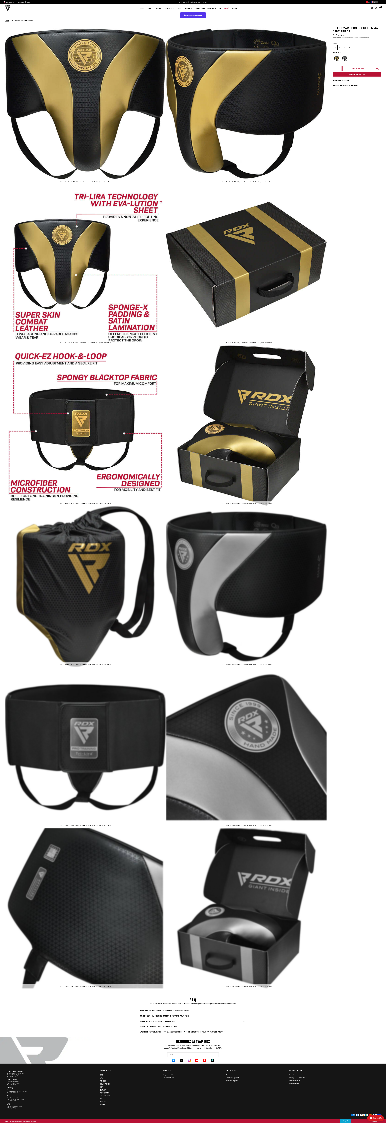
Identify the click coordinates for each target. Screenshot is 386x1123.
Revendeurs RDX (294, 1084)
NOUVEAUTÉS (211, 8)
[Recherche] (372, 8)
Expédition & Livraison (296, 1075)
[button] (374, 2)
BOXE (142, 8)
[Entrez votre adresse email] (217, 1054)
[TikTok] (212, 1060)
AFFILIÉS (226, 8)
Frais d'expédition (347, 37)
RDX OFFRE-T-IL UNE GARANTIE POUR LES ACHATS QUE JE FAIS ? (165, 1011)
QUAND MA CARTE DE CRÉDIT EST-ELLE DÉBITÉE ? (159, 1027)
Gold (337, 59)
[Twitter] (181, 1060)
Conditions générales (233, 1078)
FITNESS (158, 8)
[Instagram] (189, 1060)
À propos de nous (232, 1075)
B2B (220, 8)
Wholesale (21, 2)
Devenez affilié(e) (169, 1078)
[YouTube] (196, 1060)
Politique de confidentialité (298, 1078)
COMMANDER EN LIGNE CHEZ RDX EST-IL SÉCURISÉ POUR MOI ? (164, 1016)
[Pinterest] (204, 1060)
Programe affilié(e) (169, 1075)
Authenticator (10, 2)
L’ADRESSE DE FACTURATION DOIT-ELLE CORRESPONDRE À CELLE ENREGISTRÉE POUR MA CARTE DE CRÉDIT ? (182, 1032)
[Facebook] (173, 1060)
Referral (234, 8)
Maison (7, 20)
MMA (149, 8)
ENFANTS (188, 8)
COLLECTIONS (169, 8)
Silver (345, 59)
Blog (28, 2)
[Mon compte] (376, 8)
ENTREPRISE (231, 1071)
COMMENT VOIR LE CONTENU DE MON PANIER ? (158, 1021)
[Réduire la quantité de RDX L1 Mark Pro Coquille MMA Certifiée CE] (334, 68)
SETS (179, 8)
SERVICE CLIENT (296, 1071)
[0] (379, 8)
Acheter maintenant (357, 74)
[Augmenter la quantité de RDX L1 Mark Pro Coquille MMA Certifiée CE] (339, 68)
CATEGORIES (105, 1071)
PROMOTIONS (200, 8)
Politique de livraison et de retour (345, 85)
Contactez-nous (294, 1081)
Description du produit (341, 80)
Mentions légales (232, 1081)
